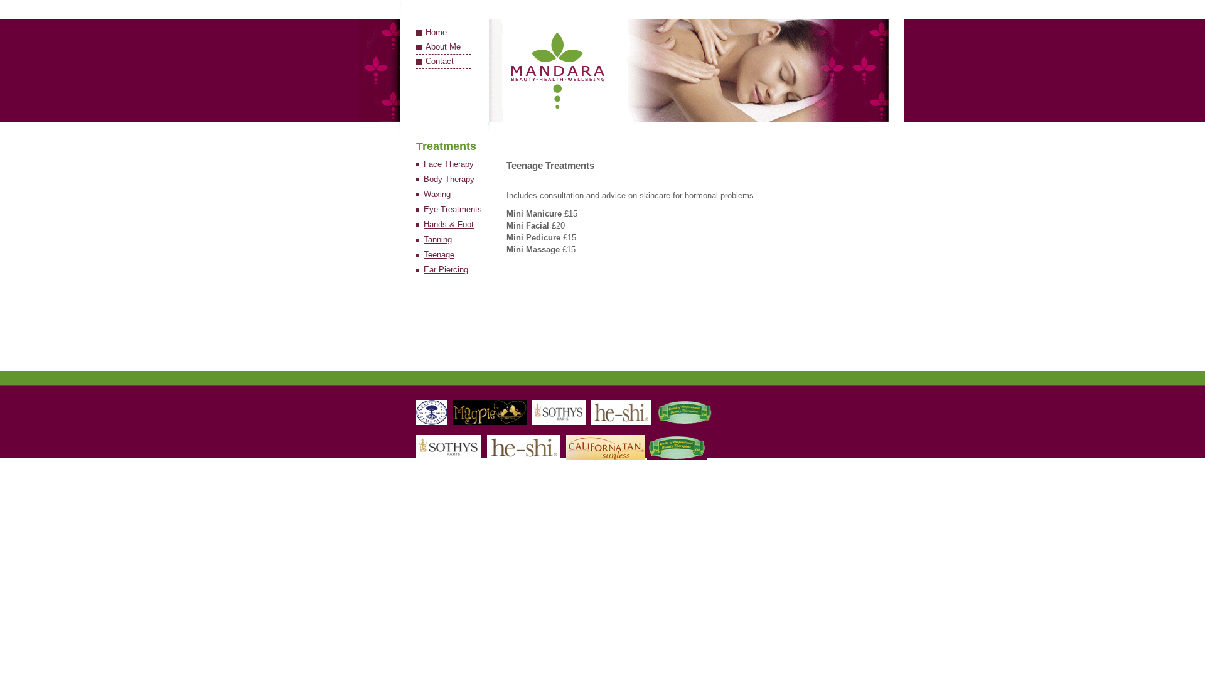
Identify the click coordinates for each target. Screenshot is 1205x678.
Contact (440, 61)
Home (436, 32)
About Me (443, 46)
